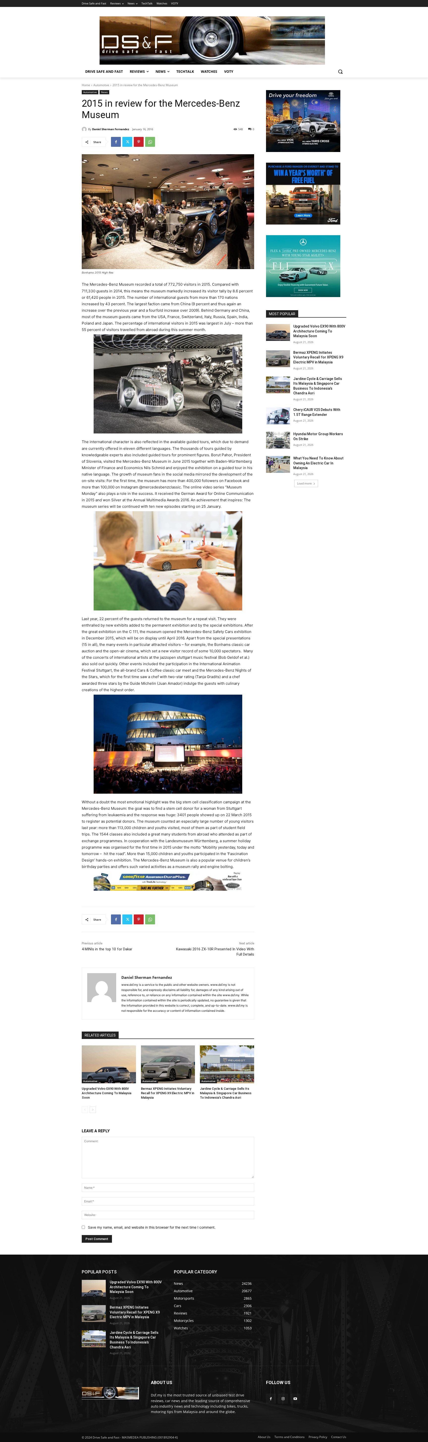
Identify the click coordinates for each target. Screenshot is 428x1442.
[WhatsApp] (150, 142)
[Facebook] (116, 142)
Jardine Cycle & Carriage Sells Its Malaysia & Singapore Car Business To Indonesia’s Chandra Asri (225, 1093)
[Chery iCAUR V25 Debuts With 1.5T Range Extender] (278, 415)
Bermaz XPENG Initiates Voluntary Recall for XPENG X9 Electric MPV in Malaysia (167, 1093)
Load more (304, 483)
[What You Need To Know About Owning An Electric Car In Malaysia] (278, 464)
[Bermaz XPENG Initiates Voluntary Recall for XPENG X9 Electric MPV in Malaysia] (168, 1064)
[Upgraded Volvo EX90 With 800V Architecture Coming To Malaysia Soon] (109, 1064)
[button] (340, 71)
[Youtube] (295, 1398)
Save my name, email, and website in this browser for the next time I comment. (151, 1227)
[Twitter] (127, 142)
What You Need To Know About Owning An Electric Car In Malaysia (318, 463)
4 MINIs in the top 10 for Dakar (107, 949)
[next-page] (93, 1110)
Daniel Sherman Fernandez (110, 129)
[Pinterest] (139, 142)
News (104, 92)
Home (86, 85)
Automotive (101, 85)
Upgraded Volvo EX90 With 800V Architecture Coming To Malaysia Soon (106, 1093)
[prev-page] (85, 1110)
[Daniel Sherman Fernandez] (85, 129)
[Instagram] (283, 1398)
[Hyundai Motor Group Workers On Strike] (278, 440)
